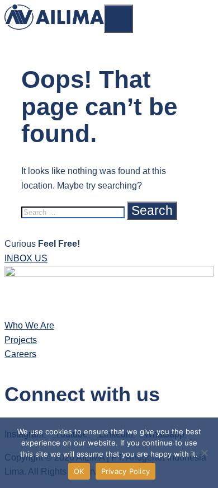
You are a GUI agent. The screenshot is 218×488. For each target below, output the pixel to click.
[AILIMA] (54, 26)
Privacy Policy (125, 471)
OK (79, 471)
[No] (204, 452)
